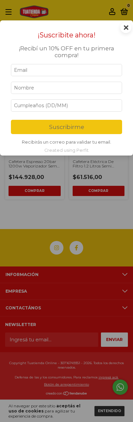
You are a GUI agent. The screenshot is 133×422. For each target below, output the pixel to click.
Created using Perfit (66, 150)
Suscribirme (66, 127)
